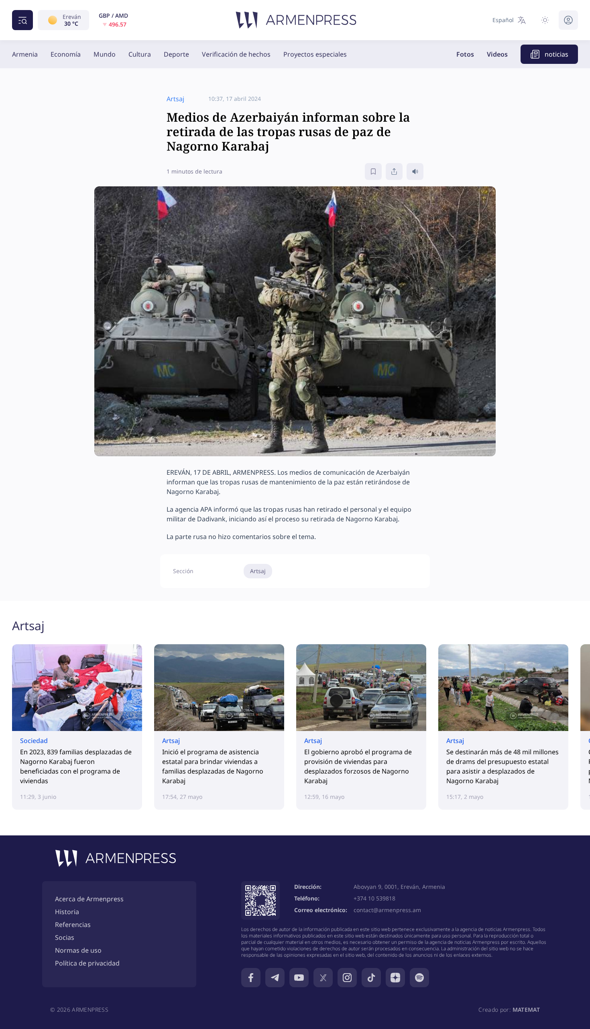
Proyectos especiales (315, 54)
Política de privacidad (87, 963)
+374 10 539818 (374, 898)
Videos (497, 54)
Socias (64, 937)
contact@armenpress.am (387, 910)
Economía (66, 54)
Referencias (73, 924)
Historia (67, 911)
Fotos (465, 54)
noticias (556, 54)
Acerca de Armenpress (89, 898)
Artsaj (258, 571)
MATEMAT (526, 1009)
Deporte (176, 54)
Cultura (139, 54)
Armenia (25, 54)
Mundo (105, 54)
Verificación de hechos (236, 54)
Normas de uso (78, 950)
